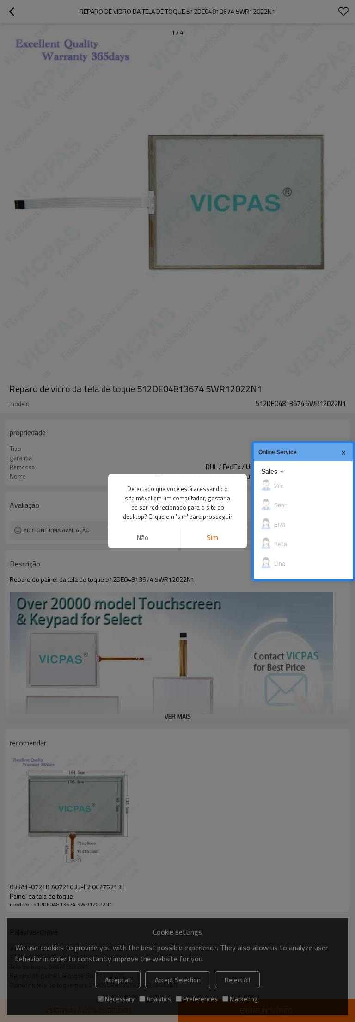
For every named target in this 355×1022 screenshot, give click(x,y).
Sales (269, 471)
